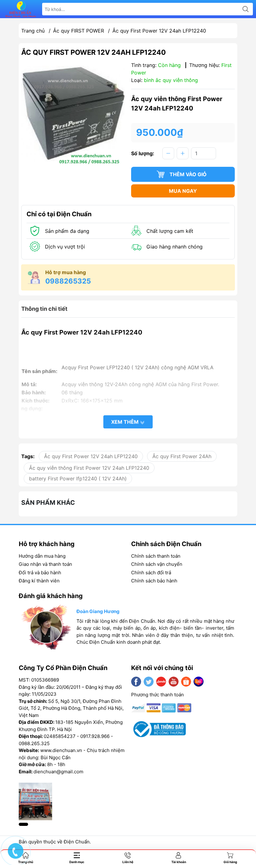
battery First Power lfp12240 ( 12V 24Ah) (78, 478)
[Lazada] (199, 682)
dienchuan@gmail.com (58, 772)
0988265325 (68, 281)
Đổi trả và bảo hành (40, 573)
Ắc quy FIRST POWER (78, 31)
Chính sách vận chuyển (156, 564)
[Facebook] (136, 682)
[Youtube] (174, 682)
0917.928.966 (95, 736)
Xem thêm (125, 422)
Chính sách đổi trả (151, 573)
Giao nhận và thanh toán (45, 564)
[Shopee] (186, 682)
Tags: (28, 456)
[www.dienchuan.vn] (20, 9)
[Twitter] (149, 682)
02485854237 (60, 736)
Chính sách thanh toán (155, 556)
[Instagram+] (161, 682)
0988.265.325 (34, 743)
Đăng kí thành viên (39, 581)
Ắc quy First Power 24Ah (181, 456)
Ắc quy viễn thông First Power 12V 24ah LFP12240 (89, 468)
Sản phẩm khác (48, 502)
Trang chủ (33, 31)
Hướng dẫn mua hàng (42, 556)
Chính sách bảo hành (154, 581)
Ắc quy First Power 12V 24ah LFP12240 (91, 456)
